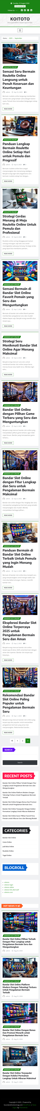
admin (8, 92)
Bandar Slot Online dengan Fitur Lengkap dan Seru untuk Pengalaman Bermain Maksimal (19, 486)
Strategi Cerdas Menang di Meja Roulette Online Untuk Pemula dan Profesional (19, 224)
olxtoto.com (8, 892)
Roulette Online (8, 851)
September (18, 38)
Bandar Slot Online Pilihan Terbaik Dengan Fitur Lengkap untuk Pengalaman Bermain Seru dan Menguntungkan (19, 785)
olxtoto (6, 882)
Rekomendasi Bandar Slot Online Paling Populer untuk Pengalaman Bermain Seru (19, 703)
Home (5, 38)
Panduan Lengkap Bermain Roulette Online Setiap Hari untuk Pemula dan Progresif (16, 152)
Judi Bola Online (8, 847)
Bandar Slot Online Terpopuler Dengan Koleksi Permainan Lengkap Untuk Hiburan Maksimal (19, 1075)
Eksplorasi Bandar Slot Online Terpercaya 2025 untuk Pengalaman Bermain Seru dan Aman (19, 631)
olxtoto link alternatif (11, 890)
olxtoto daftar (9, 887)
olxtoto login (8, 885)
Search (8, 749)
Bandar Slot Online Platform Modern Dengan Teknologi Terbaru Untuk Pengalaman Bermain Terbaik (19, 795)
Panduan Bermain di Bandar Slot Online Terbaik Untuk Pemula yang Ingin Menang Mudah (19, 558)
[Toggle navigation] (20, 30)
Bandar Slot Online (9, 838)
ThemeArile (23, 1108)
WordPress (27, 1105)
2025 (10, 38)
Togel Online (7, 855)
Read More (8, 109)
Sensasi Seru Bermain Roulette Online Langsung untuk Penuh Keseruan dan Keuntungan (19, 79)
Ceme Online (7, 842)
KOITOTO (20, 19)
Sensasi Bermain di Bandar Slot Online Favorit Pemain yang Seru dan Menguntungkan (18, 297)
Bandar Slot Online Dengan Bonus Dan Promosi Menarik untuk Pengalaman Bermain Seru (19, 1033)
